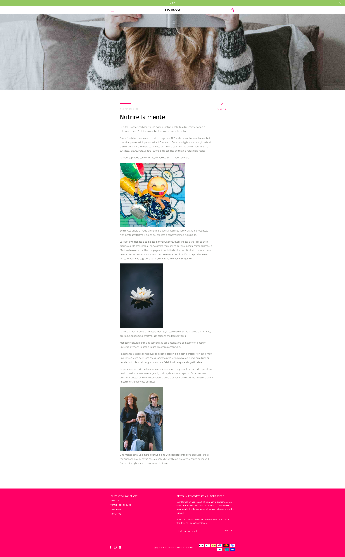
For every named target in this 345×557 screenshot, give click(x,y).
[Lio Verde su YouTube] (120, 547)
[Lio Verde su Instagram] (115, 547)
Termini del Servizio (121, 505)
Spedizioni (116, 509)
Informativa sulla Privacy (124, 496)
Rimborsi (115, 500)
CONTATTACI (116, 514)
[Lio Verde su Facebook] (110, 547)
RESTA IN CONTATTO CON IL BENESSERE (200, 496)
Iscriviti (228, 530)
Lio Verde (172, 10)
